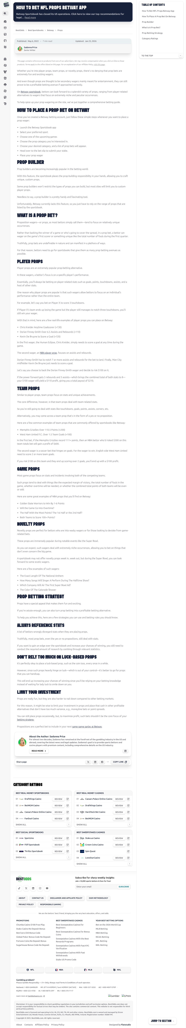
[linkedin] (33, 888)
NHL (119, 970)
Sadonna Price (30, 47)
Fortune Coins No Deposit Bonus (31, 941)
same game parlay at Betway (87, 726)
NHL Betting (101, 945)
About (22, 898)
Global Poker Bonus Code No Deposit (33, 937)
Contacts (28, 1024)
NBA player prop (48, 352)
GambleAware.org (35, 996)
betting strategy (25, 719)
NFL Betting (101, 941)
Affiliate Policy (42, 1024)
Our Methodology (98, 898)
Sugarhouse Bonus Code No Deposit (32, 945)
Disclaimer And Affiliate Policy (66, 898)
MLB (90, 970)
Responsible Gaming (50, 904)
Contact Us (37, 898)
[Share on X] (88, 762)
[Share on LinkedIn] (95, 762)
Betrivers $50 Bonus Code (28, 933)
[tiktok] (19, 888)
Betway (50, 30)
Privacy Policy (26, 904)
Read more (30, 17)
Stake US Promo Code (66, 959)
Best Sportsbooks (35, 30)
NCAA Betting (102, 937)
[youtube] (47, 888)
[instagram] (40, 888)
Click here (76, 14)
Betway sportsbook (31, 91)
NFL (32, 970)
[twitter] (26, 888)
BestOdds (20, 30)
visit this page (99, 64)
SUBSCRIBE (124, 886)
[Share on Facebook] (102, 762)
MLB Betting (102, 929)
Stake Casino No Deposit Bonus (30, 929)
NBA (61, 970)
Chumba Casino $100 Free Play (30, 925)
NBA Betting (102, 933)
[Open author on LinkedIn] (125, 751)
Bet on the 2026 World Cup (108, 925)
